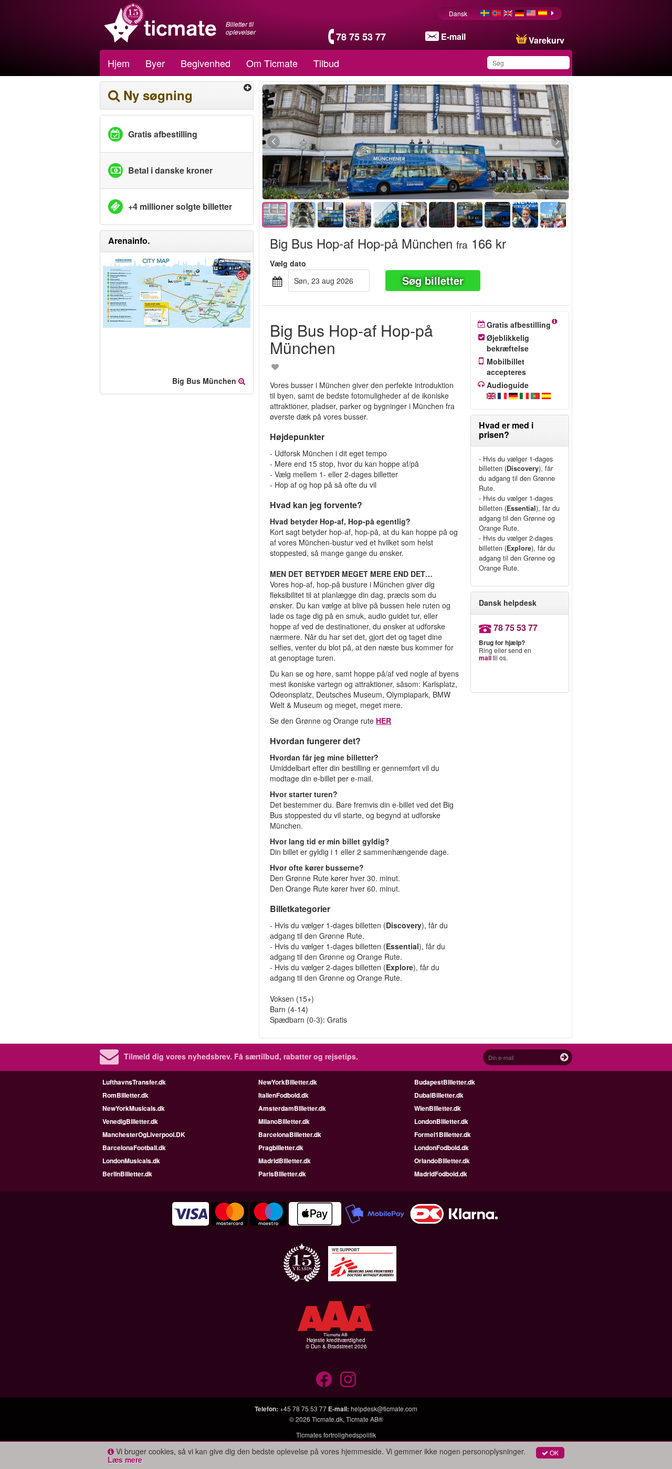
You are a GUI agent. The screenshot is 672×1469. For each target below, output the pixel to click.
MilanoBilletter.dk (284, 1121)
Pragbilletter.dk (280, 1147)
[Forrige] (331, 142)
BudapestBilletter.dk (444, 1082)
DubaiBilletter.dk (439, 1095)
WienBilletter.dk (437, 1108)
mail (485, 657)
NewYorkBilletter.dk (287, 1082)
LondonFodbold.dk (441, 1147)
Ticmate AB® (364, 1418)
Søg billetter (433, 280)
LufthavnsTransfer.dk (134, 1082)
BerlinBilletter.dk (127, 1173)
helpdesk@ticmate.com (384, 1408)
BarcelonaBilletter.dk (289, 1134)
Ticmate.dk (327, 1418)
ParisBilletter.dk (282, 1173)
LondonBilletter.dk (441, 1121)
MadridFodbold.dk (440, 1173)
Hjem (119, 63)
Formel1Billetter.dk (442, 1134)
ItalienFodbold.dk (283, 1095)
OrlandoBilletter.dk (442, 1160)
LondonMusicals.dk (131, 1160)
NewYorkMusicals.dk (133, 1108)
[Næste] (500, 142)
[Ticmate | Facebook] (324, 1379)
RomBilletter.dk (125, 1095)
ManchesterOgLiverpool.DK (143, 1134)
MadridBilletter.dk (284, 1160)
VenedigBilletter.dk (130, 1121)
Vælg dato (288, 263)
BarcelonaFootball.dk (134, 1147)
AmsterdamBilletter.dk (292, 1108)
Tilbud (326, 63)
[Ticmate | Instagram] (348, 1379)
